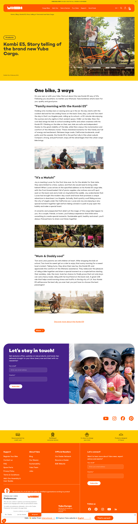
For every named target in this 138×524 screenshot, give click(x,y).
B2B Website (60, 464)
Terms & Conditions (11, 475)
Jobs (31, 471)
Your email (12, 366)
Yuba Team (33, 467)
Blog (17, 14)
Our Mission (33, 460)
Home (12, 14)
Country (12, 375)
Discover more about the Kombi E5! (69, 322)
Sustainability (34, 464)
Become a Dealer (62, 460)
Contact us (8, 460)
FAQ (5, 464)
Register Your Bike (10, 456)
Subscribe (15, 386)
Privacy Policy (8, 471)
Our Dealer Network (63, 456)
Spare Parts (8, 467)
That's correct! (103, 518)
